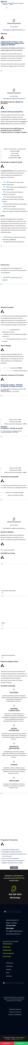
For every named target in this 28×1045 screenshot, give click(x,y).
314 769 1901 (13, 27)
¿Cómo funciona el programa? (10, 858)
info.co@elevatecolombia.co (17, 30)
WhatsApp (6, 30)
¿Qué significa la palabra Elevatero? (12, 852)
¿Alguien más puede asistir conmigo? (12, 863)
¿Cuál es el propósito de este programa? (13, 860)
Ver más (18, 701)
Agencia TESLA (19, 1039)
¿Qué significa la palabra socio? (10, 849)
